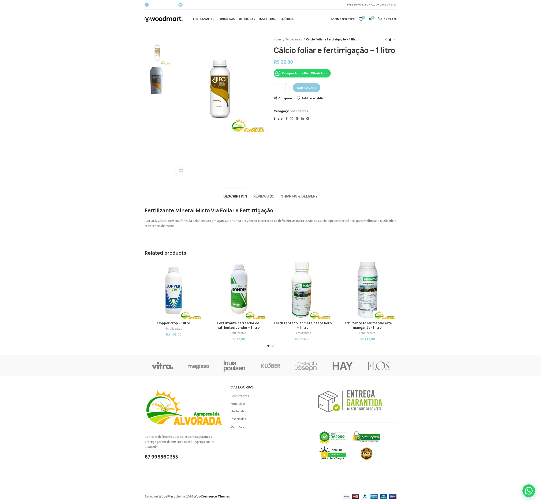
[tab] (235, 194)
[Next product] (394, 39)
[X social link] (291, 118)
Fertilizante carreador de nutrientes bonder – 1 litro (238, 325)
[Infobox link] (159, 5)
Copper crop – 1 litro (173, 323)
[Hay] (342, 365)
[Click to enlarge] (181, 171)
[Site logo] (164, 19)
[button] (528, 490)
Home (278, 39)
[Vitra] (162, 365)
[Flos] (378, 365)
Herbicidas (238, 411)
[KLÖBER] (270, 365)
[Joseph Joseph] (306, 365)
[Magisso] (198, 365)
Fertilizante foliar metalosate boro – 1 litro (303, 325)
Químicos (237, 426)
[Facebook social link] (286, 118)
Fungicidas (238, 403)
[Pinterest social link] (297, 118)
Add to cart (306, 87)
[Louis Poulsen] (235, 365)
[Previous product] (386, 39)
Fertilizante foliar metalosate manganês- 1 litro (367, 325)
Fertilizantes (294, 39)
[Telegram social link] (307, 118)
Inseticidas (238, 419)
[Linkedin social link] (302, 118)
